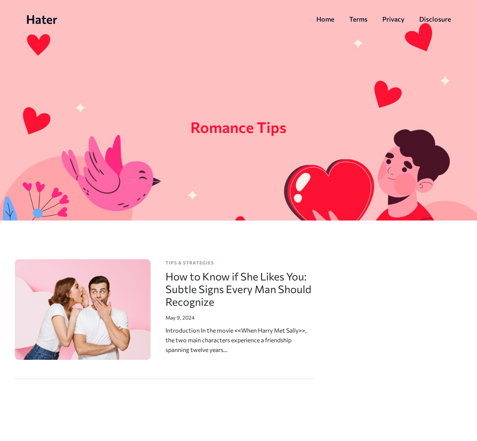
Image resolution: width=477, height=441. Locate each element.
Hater (41, 19)
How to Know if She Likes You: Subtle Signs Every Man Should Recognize (238, 289)
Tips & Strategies (189, 262)
